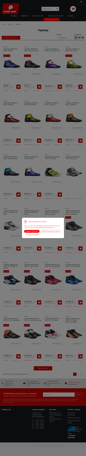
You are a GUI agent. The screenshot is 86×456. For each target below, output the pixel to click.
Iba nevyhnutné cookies (32, 234)
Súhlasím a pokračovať (32, 231)
